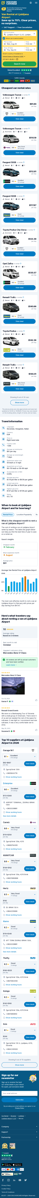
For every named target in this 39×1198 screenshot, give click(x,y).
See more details (9, 816)
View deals (30, 764)
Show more (19, 403)
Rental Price (8, 515)
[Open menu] (36, 3)
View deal (19, 119)
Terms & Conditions (8, 1192)
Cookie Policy (6, 1189)
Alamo (6, 921)
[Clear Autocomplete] (34, 34)
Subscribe (19, 1100)
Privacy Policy (6, 1185)
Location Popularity (24, 515)
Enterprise (7, 783)
